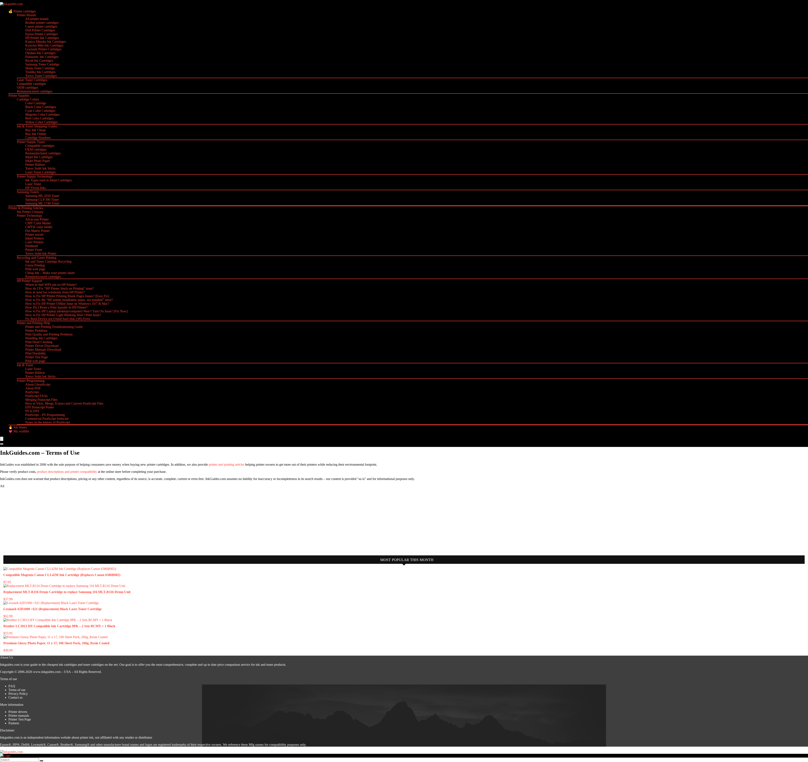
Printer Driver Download (41, 346)
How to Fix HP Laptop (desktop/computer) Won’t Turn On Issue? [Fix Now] (76, 311)
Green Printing (35, 265)
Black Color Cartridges (40, 107)
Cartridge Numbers (38, 137)
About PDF (33, 388)
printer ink (86, 737)
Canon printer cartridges (41, 26)
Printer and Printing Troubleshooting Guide (54, 327)
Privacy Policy (18, 693)
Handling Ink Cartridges (41, 338)
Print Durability (35, 353)
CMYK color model (38, 227)
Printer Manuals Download (43, 349)
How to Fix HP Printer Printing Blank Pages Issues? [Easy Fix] (67, 296)
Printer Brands (26, 15)
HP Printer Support (29, 281)
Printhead (31, 246)
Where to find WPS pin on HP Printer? (51, 284)
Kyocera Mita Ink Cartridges (44, 45)
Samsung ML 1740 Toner (42, 203)
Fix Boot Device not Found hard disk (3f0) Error (57, 319)
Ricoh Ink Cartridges (39, 60)
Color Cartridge (35, 103)
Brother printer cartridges (41, 22)
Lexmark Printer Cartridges (43, 49)
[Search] (1, 444)
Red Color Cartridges (39, 118)
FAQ (11, 686)
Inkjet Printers (34, 238)
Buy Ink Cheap (35, 130)
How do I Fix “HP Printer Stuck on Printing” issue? (59, 288)
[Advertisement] (31, 519)
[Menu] (1, 439)
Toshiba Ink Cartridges (40, 72)
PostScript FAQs (36, 396)
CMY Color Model (38, 223)
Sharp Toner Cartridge (40, 68)
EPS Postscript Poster (39, 407)
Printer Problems (36, 330)
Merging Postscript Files (41, 399)
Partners (13, 723)
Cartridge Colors (28, 99)
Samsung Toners (28, 192)
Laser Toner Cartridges (32, 80)
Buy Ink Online (35, 134)
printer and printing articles (226, 464)
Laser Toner (33, 184)
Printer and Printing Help (33, 323)
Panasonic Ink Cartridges (41, 57)
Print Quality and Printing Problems (49, 334)
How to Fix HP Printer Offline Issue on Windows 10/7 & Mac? (67, 303)
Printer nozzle (34, 234)
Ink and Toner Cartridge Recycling (48, 261)
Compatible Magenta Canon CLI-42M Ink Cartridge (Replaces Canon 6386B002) (61, 575)
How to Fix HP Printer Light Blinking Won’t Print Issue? (63, 315)
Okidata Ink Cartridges (40, 53)
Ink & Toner (25, 365)
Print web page (35, 269)
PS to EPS (32, 411)
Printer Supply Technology (35, 176)
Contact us (15, 697)
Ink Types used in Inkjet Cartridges (48, 180)
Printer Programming (31, 380)
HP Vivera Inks (35, 188)
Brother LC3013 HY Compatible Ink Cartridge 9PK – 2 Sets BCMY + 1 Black (59, 626)
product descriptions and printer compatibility (67, 471)
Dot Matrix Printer (37, 231)
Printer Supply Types (31, 142)
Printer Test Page (36, 357)
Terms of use (16, 690)
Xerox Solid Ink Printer (40, 253)
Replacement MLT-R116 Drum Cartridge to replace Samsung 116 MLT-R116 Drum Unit (66, 592)
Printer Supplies (18, 95)
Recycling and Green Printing (36, 257)
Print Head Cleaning (38, 342)
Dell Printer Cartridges (40, 30)
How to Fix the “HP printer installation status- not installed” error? (69, 300)
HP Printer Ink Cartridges (42, 38)
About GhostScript (37, 384)
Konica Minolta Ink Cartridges (45, 41)
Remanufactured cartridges (34, 91)
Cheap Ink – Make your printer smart (49, 273)
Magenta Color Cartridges (42, 114)
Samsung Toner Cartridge (42, 64)
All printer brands (37, 19)
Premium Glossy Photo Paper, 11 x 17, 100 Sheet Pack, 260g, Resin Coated (56, 643)
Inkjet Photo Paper (37, 161)
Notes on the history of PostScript (47, 422)
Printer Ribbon (35, 164)
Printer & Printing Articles (25, 208)
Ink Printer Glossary (30, 212)
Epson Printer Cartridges (41, 34)
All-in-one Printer (37, 219)
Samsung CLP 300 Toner (42, 199)
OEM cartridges (27, 87)
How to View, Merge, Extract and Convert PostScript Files (64, 403)
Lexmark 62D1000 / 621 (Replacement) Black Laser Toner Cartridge (52, 609)
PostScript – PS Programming (45, 415)
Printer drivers (17, 712)
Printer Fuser (33, 249)
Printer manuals (18, 715)
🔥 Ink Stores (17, 427)
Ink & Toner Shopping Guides (37, 126)
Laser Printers (34, 242)
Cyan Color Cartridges (40, 110)
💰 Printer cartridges (22, 11)
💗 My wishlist (18, 431)
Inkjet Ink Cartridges (39, 157)
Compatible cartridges (31, 84)
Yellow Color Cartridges (41, 122)
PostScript (32, 392)
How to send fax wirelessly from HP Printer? (55, 292)
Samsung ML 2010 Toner (42, 196)
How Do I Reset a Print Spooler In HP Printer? (56, 307)
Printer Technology (29, 215)
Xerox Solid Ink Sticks (40, 168)
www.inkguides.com (47, 672)
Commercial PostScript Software (47, 418)
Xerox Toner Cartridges (41, 76)
